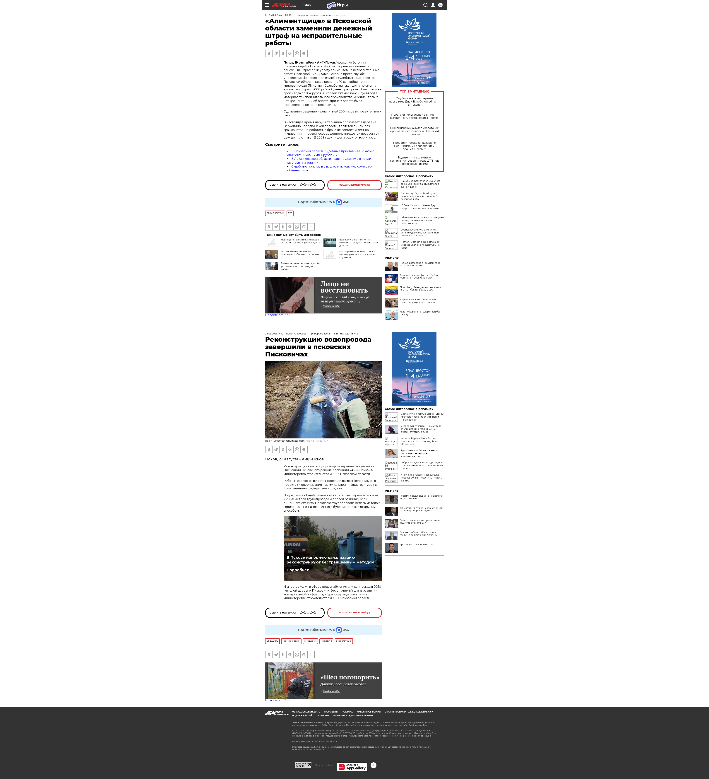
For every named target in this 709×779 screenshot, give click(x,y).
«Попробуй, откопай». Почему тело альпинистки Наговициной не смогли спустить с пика (421, 429)
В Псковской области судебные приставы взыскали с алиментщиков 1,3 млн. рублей (330, 153)
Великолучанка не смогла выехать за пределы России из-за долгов (358, 242)
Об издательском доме (306, 712)
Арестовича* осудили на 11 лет (417, 544)
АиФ (326, 440)
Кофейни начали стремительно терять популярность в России (418, 300)
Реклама (347, 712)
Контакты (323, 715)
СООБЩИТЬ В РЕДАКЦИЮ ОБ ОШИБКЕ (353, 715)
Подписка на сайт (302, 715)
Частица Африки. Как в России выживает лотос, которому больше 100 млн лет (421, 441)
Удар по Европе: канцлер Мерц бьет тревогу (420, 313)
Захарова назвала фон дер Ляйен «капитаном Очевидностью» (419, 276)
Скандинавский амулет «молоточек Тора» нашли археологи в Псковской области (414, 131)
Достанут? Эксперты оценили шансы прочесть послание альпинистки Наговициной (422, 416)
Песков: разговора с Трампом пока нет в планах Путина (420, 264)
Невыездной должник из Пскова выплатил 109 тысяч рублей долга (300, 241)
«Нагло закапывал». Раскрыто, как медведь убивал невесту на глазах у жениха (421, 477)
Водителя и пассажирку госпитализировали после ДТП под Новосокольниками (414, 160)
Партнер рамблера (324, 765)
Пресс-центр (331, 712)
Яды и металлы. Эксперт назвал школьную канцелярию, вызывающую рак (419, 453)
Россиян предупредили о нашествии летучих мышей (421, 497)
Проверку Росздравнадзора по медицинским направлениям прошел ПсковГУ (414, 146)
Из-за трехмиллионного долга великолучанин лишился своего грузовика (358, 254)
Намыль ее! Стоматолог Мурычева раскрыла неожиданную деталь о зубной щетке (420, 184)
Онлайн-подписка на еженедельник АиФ (409, 712)
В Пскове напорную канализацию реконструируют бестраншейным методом (330, 559)
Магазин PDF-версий (369, 712)
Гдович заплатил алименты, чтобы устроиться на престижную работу (300, 266)
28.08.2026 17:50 (274, 333)
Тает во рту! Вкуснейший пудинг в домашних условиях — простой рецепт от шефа (420, 196)
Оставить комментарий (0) (354, 185)
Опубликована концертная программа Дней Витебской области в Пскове (414, 101)
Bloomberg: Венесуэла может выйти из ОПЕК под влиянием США (420, 288)
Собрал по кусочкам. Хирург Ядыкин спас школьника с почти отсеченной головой (422, 465)
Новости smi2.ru (277, 315)
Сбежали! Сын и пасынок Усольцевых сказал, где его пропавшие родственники (422, 220)
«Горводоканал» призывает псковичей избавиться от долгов (300, 253)
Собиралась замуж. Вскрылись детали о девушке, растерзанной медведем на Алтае (420, 232)
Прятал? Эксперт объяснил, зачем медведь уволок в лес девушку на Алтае (420, 244)
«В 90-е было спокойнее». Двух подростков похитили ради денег (420, 207)
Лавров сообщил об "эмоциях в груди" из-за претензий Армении (418, 533)
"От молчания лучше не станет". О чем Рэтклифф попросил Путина (421, 509)
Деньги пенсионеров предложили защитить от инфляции (420, 521)
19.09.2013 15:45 (273, 15)
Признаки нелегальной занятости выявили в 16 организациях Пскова (414, 116)
